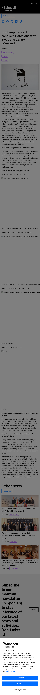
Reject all (20, 684)
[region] (20, 666)
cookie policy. (10, 671)
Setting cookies (20, 690)
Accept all (20, 678)
